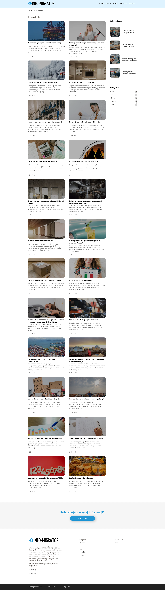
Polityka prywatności (35, 587)
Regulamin (66, 587)
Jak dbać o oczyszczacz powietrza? (82, 82)
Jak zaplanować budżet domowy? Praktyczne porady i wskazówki (128, 45)
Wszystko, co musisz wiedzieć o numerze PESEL (45, 478)
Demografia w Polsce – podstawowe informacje (45, 438)
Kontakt (32, 573)
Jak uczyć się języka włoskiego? (80, 280)
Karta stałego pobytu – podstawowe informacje (86, 438)
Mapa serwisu (52, 587)
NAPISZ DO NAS (82, 518)
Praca (108, 4)
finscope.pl (119, 543)
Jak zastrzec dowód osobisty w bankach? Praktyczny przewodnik (129, 59)
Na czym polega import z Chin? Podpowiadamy (44, 43)
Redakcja (33, 569)
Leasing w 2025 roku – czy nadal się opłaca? (43, 82)
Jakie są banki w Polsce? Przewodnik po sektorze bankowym (129, 73)
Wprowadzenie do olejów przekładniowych (84, 320)
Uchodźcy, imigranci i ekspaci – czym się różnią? (86, 399)
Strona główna (32, 10)
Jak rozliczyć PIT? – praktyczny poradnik (42, 161)
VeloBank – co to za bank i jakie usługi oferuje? (129, 32)
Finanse (123, 4)
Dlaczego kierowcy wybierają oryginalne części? (45, 122)
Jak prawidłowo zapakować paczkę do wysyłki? (44, 280)
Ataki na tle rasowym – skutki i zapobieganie (44, 399)
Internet (132, 4)
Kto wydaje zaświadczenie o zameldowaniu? (85, 122)
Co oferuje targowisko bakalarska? (81, 478)
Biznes (115, 4)
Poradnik (100, 4)
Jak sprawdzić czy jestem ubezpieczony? (84, 161)
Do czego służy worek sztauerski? (40, 241)
